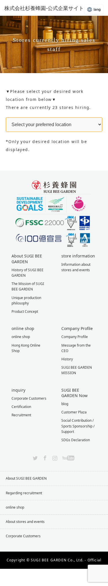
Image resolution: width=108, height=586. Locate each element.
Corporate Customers (29, 398)
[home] (8, 75)
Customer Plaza (74, 412)
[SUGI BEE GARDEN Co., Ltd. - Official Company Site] (47, 8)
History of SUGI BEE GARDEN (27, 272)
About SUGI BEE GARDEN (26, 478)
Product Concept (25, 311)
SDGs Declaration (75, 439)
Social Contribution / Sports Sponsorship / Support (77, 426)
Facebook (44, 457)
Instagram (54, 457)
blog (64, 403)
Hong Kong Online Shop (26, 348)
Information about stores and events (75, 267)
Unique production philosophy (26, 300)
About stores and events (25, 521)
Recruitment (21, 415)
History (67, 359)
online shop (21, 336)
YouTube (67, 457)
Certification (21, 406)
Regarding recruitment (24, 493)
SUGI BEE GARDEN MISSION (76, 370)
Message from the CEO (76, 348)
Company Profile (74, 336)
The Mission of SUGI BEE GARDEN (28, 286)
